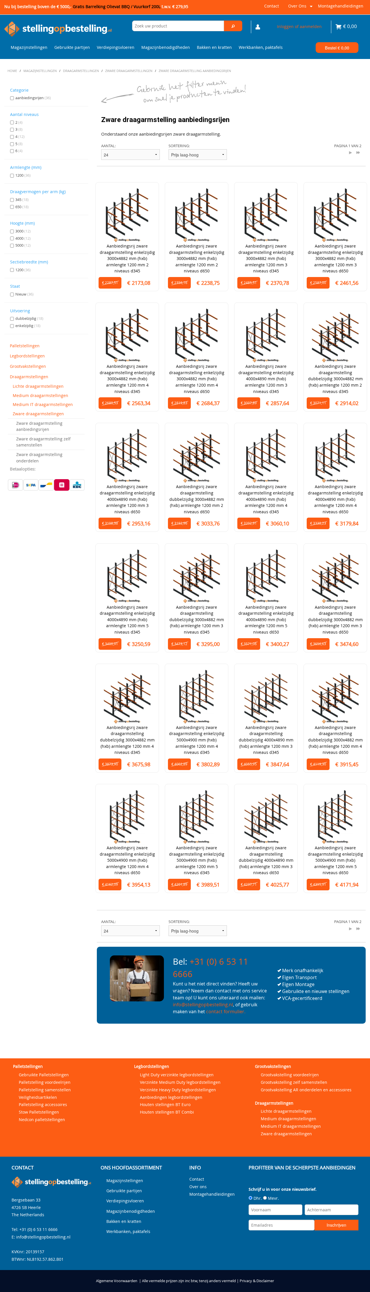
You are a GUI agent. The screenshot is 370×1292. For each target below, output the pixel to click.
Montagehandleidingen (340, 6)
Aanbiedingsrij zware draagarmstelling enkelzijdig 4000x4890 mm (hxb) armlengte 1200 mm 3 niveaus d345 (266, 378)
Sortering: (179, 145)
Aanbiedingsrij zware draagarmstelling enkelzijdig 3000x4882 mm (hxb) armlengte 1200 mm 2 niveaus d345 (127, 258)
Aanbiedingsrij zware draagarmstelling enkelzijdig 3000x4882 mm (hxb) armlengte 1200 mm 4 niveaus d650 (196, 378)
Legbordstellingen (27, 356)
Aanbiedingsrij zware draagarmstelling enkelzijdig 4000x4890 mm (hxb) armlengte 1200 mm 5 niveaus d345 (127, 619)
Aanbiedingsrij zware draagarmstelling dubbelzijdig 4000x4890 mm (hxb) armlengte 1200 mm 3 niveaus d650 (266, 860)
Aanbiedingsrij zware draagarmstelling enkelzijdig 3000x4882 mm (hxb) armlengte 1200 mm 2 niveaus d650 (196, 258)
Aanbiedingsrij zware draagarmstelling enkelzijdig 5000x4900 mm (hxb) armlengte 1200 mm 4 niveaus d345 (196, 740)
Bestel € (337, 48)
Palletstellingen (25, 345)
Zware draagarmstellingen (38, 413)
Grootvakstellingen (28, 366)
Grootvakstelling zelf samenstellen (294, 1082)
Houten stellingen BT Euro (165, 1104)
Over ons (296, 8)
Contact (271, 6)
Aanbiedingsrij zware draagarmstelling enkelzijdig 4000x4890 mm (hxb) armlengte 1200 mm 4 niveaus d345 (266, 499)
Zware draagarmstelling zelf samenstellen (43, 442)
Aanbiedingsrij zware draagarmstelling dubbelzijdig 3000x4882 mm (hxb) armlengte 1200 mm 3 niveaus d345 (196, 619)
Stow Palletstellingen (39, 1112)
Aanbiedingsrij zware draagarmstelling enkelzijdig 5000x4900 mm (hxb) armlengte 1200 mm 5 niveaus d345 (196, 860)
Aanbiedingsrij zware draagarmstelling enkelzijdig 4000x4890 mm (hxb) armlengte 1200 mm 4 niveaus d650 (335, 499)
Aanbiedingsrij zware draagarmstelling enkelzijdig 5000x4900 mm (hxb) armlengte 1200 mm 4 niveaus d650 (127, 860)
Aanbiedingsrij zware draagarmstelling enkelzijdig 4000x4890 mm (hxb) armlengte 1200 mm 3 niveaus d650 (127, 499)
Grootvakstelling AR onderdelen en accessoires (306, 1089)
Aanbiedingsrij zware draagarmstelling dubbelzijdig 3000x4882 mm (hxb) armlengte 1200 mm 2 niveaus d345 (335, 378)
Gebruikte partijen (72, 47)
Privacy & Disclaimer (257, 1280)
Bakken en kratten (214, 47)
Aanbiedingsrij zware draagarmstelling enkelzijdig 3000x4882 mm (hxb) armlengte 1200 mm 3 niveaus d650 (335, 258)
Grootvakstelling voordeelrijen (290, 1074)
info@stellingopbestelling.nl (203, 1004)
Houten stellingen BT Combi (167, 1112)
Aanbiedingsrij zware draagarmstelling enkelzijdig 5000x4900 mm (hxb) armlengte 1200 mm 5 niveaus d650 (335, 860)
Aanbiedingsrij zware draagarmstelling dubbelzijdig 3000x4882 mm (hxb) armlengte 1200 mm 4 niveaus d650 (335, 740)
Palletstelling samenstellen (45, 1089)
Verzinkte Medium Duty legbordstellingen (180, 1082)
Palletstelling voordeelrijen (45, 1082)
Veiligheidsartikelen (38, 1097)
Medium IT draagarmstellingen (43, 404)
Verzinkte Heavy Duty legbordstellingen (178, 1089)
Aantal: (108, 145)
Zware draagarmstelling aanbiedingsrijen (39, 426)
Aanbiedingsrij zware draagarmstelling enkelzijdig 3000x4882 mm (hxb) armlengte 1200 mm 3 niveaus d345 (266, 258)
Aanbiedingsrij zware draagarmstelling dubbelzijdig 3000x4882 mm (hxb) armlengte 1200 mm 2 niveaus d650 (196, 499)
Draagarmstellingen (29, 376)
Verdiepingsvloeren (115, 47)
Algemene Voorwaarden (116, 1280)
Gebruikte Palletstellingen (44, 1074)
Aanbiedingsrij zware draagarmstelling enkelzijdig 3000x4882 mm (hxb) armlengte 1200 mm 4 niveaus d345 (127, 378)
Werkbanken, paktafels (261, 47)
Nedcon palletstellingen (42, 1119)
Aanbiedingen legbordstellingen (171, 1097)
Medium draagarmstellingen (40, 395)
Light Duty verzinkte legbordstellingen (177, 1074)
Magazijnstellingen (29, 47)
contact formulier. (225, 1011)
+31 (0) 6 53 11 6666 (38, 1229)
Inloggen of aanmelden (299, 26)
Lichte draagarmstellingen (38, 386)
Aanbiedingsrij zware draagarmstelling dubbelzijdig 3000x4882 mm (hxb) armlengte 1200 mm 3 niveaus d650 (335, 619)
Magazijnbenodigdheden (165, 47)
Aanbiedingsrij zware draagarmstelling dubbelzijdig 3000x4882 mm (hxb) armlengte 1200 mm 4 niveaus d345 (127, 740)
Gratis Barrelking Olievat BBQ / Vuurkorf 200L (130, 6)
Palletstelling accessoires (43, 1104)
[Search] (233, 26)
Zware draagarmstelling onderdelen (39, 458)
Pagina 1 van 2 (347, 145)
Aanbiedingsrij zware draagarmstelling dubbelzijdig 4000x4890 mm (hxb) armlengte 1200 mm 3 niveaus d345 (266, 740)
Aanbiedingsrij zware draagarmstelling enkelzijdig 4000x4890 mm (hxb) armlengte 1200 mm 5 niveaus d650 (266, 619)
